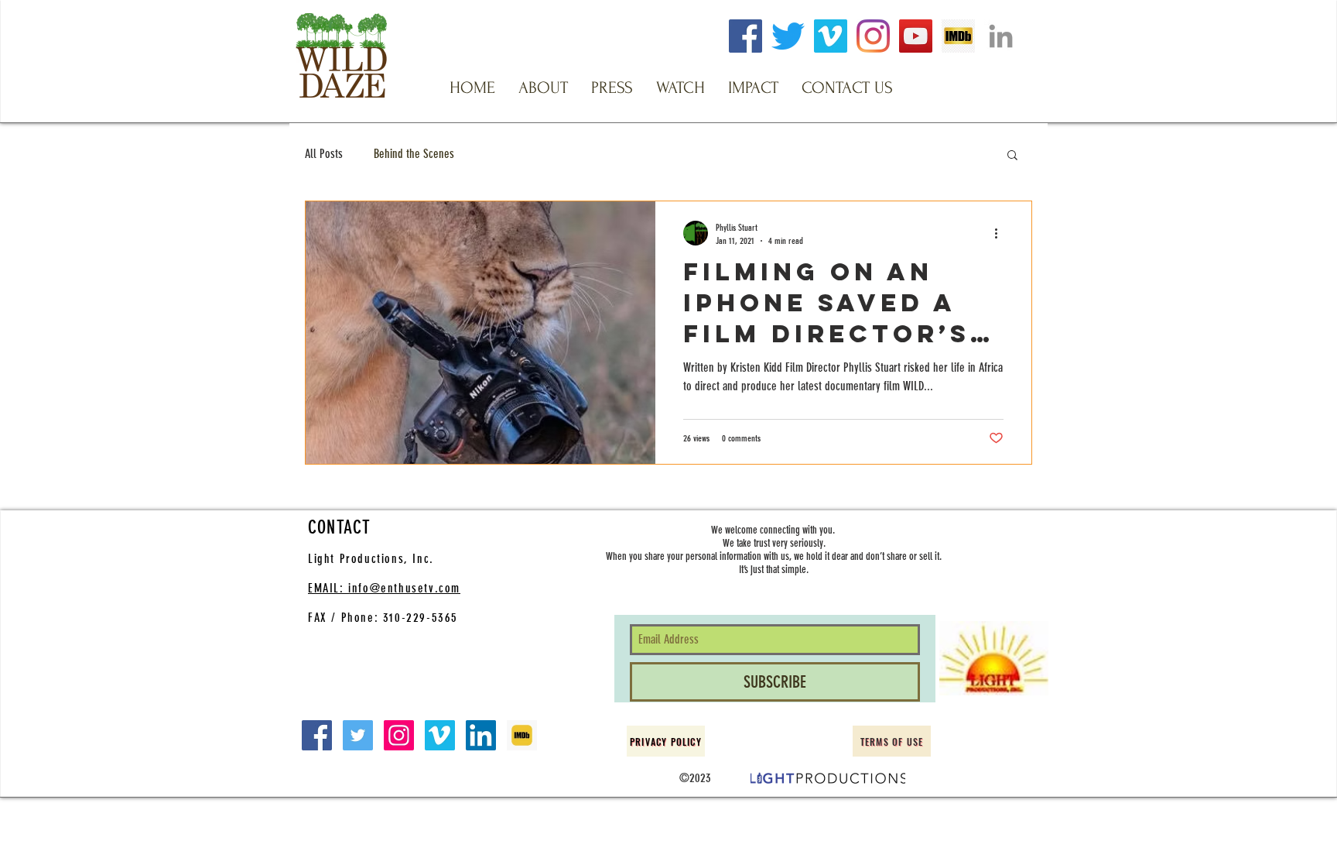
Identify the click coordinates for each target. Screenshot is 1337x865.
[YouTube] (915, 36)
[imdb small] (522, 735)
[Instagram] (873, 36)
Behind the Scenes (414, 153)
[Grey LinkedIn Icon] (1000, 36)
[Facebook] (745, 36)
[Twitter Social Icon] (358, 735)
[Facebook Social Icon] (317, 735)
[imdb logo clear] (958, 36)
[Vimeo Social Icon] (440, 735)
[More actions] (1001, 233)
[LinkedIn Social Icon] (481, 735)
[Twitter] (788, 36)
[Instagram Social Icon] (399, 735)
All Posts (324, 153)
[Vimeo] (830, 36)
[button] (543, 87)
